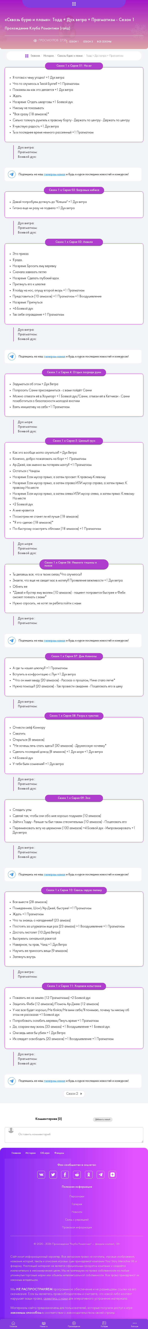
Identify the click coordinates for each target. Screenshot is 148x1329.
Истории (49, 55)
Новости (77, 1212)
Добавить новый (102, 1119)
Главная (35, 55)
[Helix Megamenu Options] (74, 4)
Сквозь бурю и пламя (69, 55)
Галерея (77, 1204)
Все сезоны (104, 42)
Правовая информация (77, 1227)
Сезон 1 (74, 42)
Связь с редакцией (77, 1219)
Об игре (45, 1153)
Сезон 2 (88, 42)
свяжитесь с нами (56, 1299)
